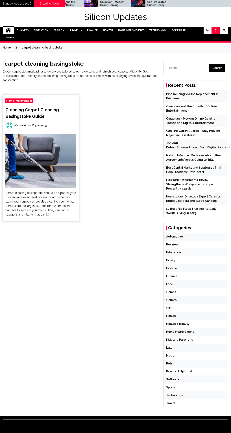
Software (179, 30)
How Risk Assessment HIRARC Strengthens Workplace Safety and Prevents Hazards (191, 184)
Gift (169, 308)
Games (9, 37)
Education (41, 30)
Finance (92, 30)
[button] (208, 30)
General (172, 300)
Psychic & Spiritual (179, 371)
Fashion (59, 30)
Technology (157, 30)
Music (170, 355)
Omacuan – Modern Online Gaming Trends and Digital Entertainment (105, 4)
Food (169, 284)
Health (108, 30)
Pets (169, 363)
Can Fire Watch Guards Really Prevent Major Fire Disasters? (151, 4)
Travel (74, 30)
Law (169, 347)
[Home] (8, 30)
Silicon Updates (115, 17)
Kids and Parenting (179, 339)
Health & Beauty (177, 324)
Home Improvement (131, 30)
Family (170, 260)
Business (23, 30)
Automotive (174, 236)
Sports (170, 387)
